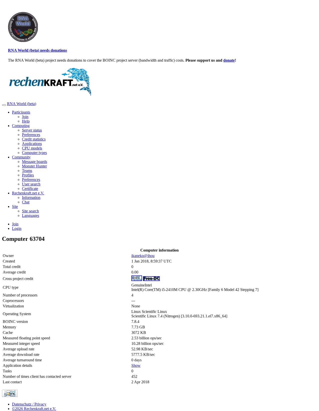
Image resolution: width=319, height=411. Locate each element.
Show (136, 365)
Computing (21, 126)
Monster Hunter (34, 166)
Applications (32, 143)
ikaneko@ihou (143, 256)
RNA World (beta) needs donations (37, 50)
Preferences (31, 135)
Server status (32, 130)
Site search (30, 211)
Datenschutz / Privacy (29, 404)
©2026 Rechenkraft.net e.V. (34, 409)
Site (15, 206)
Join (25, 117)
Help (26, 121)
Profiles (28, 175)
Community (21, 157)
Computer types (34, 152)
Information (31, 197)
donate (229, 60)
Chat (25, 202)
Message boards (34, 161)
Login (16, 228)
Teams (27, 170)
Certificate (30, 188)
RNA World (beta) (21, 104)
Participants (21, 112)
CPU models (32, 148)
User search (31, 184)
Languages (30, 215)
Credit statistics (34, 139)
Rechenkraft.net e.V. (28, 193)
